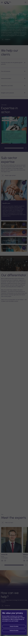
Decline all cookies (14, 630)
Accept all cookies (14, 626)
